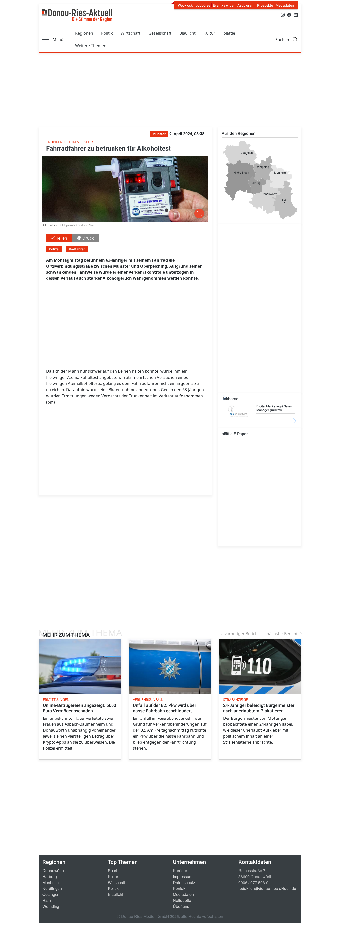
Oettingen (50, 894)
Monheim (50, 882)
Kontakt (179, 888)
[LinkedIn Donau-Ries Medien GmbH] (296, 14)
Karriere (180, 870)
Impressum (182, 876)
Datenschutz (184, 882)
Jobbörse (202, 5)
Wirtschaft (130, 33)
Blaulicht (187, 33)
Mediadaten (285, 5)
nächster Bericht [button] (282, 633)
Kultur (209, 33)
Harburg (49, 876)
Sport (112, 870)
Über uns (181, 906)
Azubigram (245, 5)
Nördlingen (52, 888)
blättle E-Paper (235, 433)
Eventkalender (224, 5)
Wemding (50, 906)
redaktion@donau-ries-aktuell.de (267, 888)
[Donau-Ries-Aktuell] (77, 15)
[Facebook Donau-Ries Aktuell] (289, 14)
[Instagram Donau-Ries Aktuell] (283, 14)
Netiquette (182, 900)
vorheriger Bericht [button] (242, 633)
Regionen (84, 33)
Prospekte (265, 5)
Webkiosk (185, 5)
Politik (107, 33)
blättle (229, 33)
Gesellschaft (159, 33)
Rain (46, 900)
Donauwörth (53, 870)
